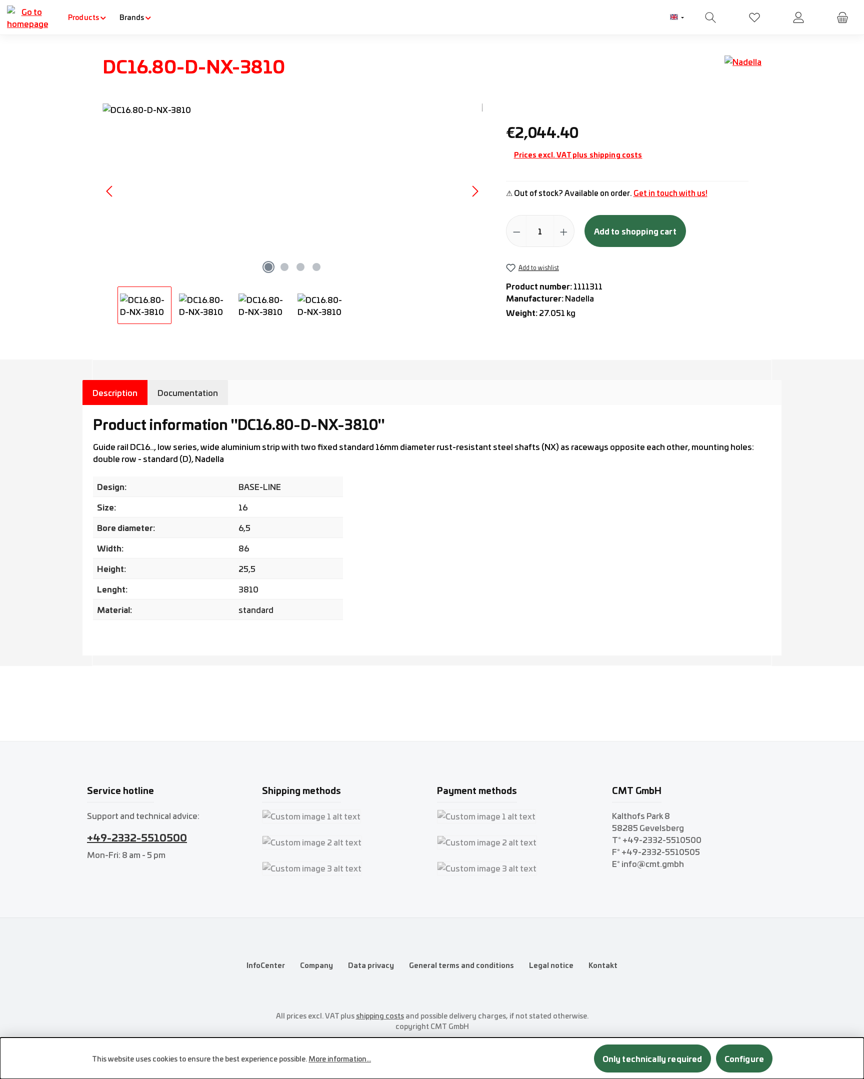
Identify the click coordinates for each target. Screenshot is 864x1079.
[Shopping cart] (842, 17)
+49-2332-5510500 (137, 837)
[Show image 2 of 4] (284, 267)
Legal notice (551, 965)
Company (316, 965)
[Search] (710, 17)
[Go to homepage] (27, 18)
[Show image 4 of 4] (316, 267)
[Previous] (110, 191)
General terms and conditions (461, 965)
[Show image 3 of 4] (300, 267)
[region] (293, 214)
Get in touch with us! (671, 193)
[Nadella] (743, 70)
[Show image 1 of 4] (268, 267)
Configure (744, 1058)
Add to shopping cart (635, 230)
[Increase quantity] (564, 231)
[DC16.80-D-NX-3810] (292, 191)
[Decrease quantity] (516, 231)
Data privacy (371, 965)
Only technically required (652, 1058)
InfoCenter (265, 965)
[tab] (115, 392)
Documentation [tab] (188, 392)
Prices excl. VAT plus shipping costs (578, 155)
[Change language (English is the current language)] (677, 17)
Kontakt (603, 965)
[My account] (798, 17)
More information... (339, 1059)
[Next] (475, 191)
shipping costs (380, 1015)
